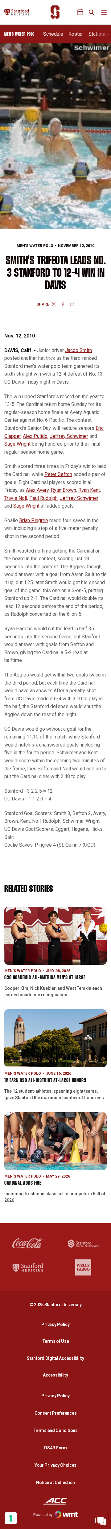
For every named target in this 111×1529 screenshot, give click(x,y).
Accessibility (57, 1374)
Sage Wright (17, 444)
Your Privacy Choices (55, 1465)
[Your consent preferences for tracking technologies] (11, 1518)
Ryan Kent (89, 490)
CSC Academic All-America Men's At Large (44, 977)
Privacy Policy (57, 1324)
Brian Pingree (33, 520)
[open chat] (101, 1519)
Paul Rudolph (43, 498)
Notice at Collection (55, 1482)
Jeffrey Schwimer (69, 436)
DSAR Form (55, 1447)
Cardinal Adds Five (22, 1183)
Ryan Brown (63, 490)
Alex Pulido (35, 436)
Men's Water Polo (35, 246)
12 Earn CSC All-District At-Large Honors (45, 1080)
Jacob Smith (78, 350)
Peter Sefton (58, 474)
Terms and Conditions (55, 1430)
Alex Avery (37, 490)
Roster (75, 34)
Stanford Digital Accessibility (57, 1358)
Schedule (53, 34)
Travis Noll (15, 498)
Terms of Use (55, 1341)
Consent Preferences (56, 1413)
